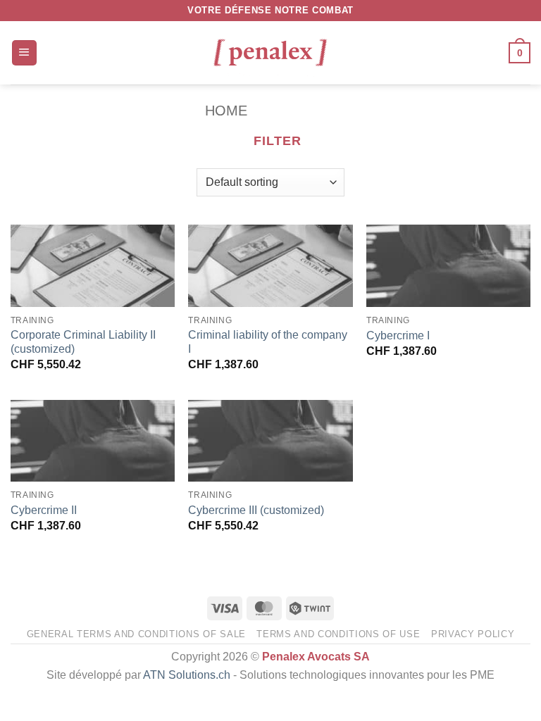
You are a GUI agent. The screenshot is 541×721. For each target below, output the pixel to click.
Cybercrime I (398, 335)
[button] (24, 52)
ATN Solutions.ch (186, 675)
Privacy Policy (472, 634)
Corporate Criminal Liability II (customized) (83, 342)
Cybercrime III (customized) (256, 510)
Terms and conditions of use (338, 634)
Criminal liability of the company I (267, 342)
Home (226, 110)
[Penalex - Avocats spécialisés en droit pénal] (270, 52)
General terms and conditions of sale (136, 634)
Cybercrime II (44, 510)
